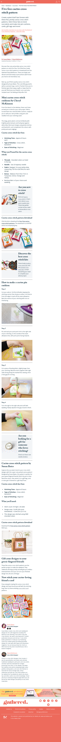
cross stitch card (24, 588)
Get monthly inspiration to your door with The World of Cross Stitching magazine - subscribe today (17, 30)
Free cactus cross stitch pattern (20, 526)
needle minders (23, 457)
